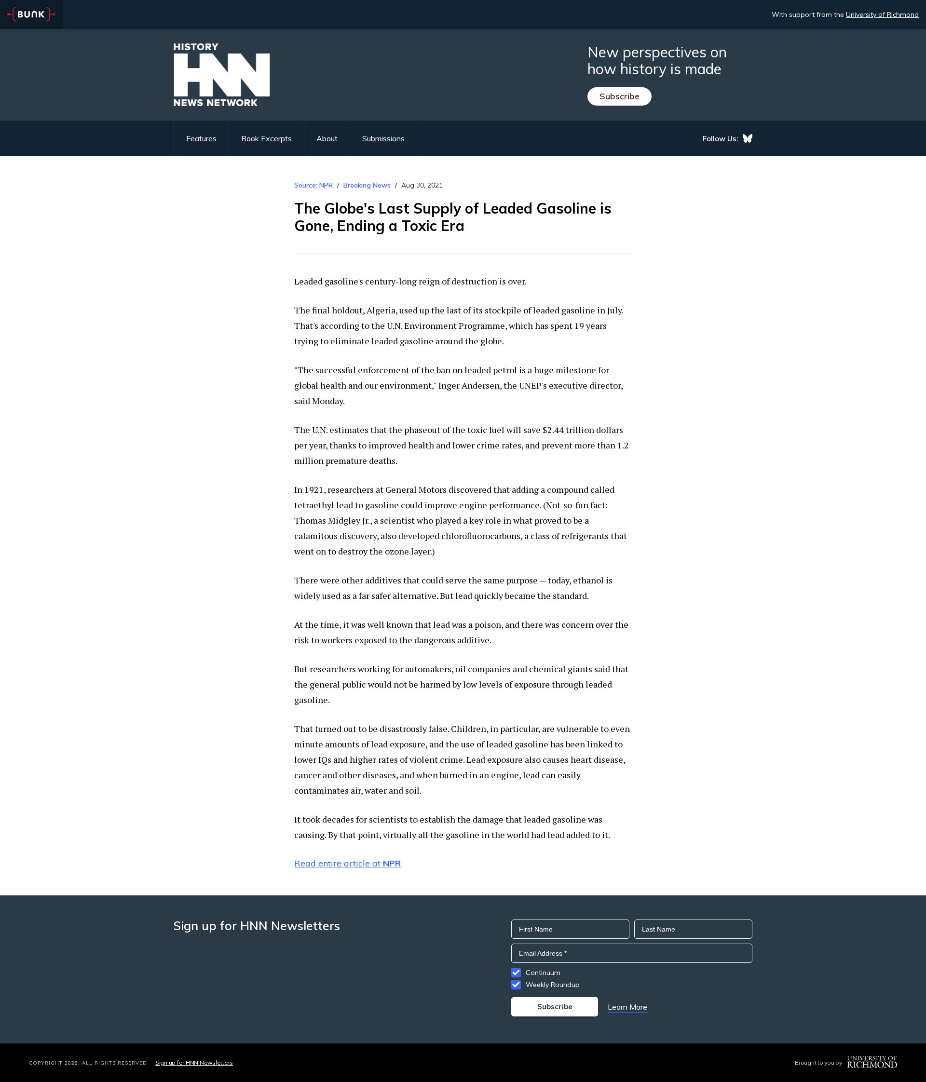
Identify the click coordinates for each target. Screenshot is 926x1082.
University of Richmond (882, 14)
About (327, 138)
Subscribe (619, 96)
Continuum (543, 972)
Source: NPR (313, 185)
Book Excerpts (266, 138)
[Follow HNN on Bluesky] (747, 138)
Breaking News (367, 185)
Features (201, 138)
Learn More (627, 1007)
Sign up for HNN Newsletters (194, 1062)
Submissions (383, 138)
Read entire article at (347, 863)
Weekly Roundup (553, 984)
